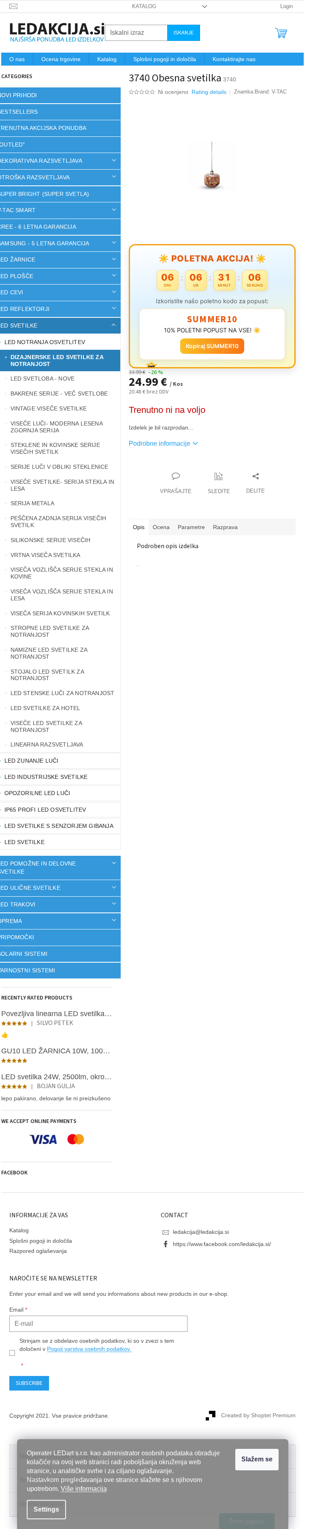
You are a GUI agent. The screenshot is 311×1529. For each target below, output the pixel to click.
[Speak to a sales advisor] (176, 483)
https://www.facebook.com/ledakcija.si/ (222, 1244)
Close (175, 468)
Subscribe (29, 1383)
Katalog (144, 6)
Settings (46, 1509)
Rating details (209, 92)
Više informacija (84, 1488)
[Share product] (255, 483)
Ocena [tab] (161, 527)
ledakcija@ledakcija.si (201, 1232)
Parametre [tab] (191, 527)
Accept (257, 1459)
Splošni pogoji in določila (40, 1241)
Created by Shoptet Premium (258, 1415)
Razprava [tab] (225, 527)
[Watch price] (219, 483)
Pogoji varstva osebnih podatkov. (89, 1349)
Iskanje (184, 33)
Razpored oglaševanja (38, 1251)
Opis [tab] (139, 527)
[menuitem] (17, 59)
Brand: (271, 92)
